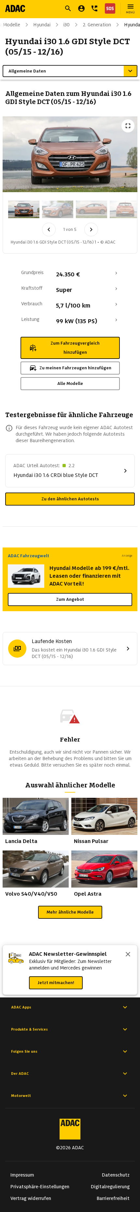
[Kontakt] (94, 8)
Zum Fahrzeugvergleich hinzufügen (75, 347)
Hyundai (41, 25)
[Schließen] (128, 954)
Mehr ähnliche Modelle (70, 912)
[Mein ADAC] (81, 8)
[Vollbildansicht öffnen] (128, 126)
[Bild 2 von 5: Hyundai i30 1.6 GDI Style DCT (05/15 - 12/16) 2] (57, 209)
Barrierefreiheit (113, 1198)
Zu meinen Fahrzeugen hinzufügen (75, 368)
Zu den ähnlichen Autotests (70, 499)
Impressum (22, 1175)
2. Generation (97, 25)
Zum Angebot (70, 599)
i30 (66, 25)
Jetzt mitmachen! (55, 982)
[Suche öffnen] (68, 8)
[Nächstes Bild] (91, 229)
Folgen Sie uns (24, 1051)
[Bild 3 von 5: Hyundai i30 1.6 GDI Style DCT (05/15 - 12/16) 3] (91, 209)
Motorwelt (21, 1095)
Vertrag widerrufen (30, 1198)
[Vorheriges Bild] (49, 229)
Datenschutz (116, 1175)
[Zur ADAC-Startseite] (15, 8)
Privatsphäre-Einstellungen (39, 1187)
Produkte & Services (29, 1029)
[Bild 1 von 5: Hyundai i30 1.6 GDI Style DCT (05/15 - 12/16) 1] (23, 209)
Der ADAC (20, 1073)
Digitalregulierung (110, 1187)
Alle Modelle (70, 383)
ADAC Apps (21, 1007)
